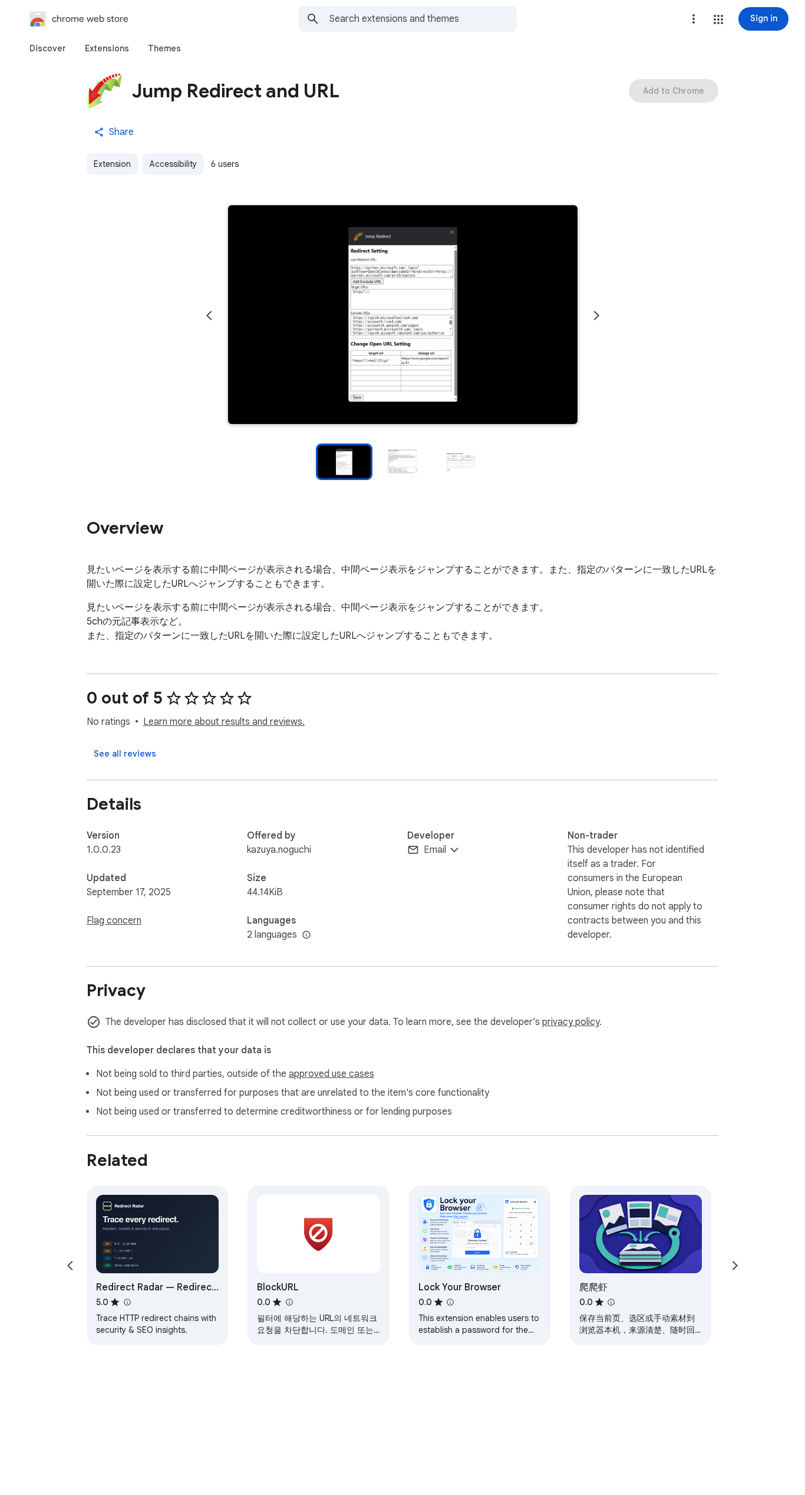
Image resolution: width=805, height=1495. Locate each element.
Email (435, 850)
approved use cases (331, 1074)
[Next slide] (596, 315)
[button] (718, 19)
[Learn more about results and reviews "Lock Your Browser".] (450, 1302)
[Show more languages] (306, 935)
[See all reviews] (125, 754)
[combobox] (423, 19)
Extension (112, 164)
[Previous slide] (209, 315)
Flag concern (114, 920)
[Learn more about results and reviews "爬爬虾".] (611, 1302)
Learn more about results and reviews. (224, 722)
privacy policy (570, 1022)
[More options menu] (693, 19)
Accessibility (173, 164)
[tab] (47, 48)
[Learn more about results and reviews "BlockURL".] (289, 1302)
